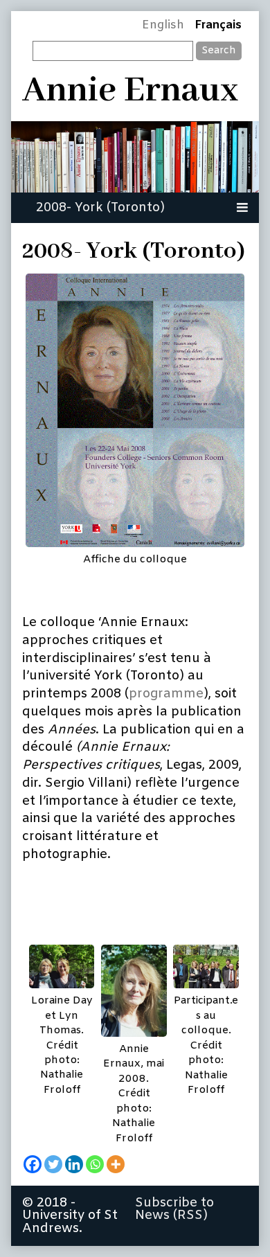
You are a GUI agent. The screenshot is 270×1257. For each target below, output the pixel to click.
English (163, 25)
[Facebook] (33, 1164)
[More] (116, 1164)
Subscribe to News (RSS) (174, 1209)
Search (218, 50)
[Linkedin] (74, 1164)
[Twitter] (53, 1164)
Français (218, 25)
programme (166, 694)
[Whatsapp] (95, 1164)
